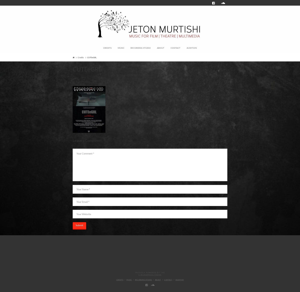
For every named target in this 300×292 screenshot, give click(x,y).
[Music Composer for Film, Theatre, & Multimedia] (150, 23)
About (158, 280)
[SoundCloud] (223, 3)
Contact (168, 280)
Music (129, 280)
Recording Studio (143, 280)
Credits (81, 57)
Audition (179, 280)
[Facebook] (213, 3)
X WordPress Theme (150, 275)
